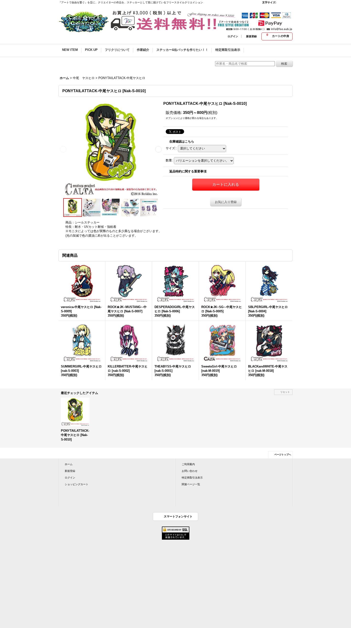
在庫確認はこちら (181, 141)
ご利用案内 (188, 464)
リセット (285, 392)
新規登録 (251, 36)
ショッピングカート (76, 484)
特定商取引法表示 (192, 477)
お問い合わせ (189, 470)
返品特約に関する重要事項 (188, 171)
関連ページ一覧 (191, 484)
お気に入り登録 (226, 202)
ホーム (69, 464)
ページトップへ (282, 454)
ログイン (233, 36)
